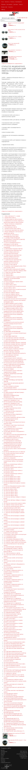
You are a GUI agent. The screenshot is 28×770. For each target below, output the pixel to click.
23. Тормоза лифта (8, 275)
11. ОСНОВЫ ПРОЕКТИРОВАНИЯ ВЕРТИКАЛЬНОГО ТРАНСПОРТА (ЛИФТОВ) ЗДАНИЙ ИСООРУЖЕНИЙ (14, 239)
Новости (21, 4)
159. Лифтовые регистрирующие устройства (15, 653)
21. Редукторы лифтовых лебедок (12, 272)
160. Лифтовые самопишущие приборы (13, 654)
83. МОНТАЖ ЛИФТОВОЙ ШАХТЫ (12, 447)
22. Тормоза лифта (8, 273)
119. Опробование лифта (10, 536)
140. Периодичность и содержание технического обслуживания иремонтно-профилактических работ (14, 604)
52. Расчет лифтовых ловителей (12, 351)
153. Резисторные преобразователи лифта (14, 642)
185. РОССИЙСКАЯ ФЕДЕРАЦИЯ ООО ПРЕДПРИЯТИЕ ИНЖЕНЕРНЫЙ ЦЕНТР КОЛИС (13, 715)
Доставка (16, 4)
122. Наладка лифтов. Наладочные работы (14, 540)
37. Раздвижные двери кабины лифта (13, 308)
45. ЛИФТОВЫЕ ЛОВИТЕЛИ (10, 336)
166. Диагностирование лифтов (12, 665)
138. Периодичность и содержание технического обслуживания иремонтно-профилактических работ (14, 595)
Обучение (3, 4)
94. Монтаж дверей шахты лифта (12, 479)
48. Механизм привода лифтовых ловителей (15, 342)
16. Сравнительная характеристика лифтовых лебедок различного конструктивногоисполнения (12, 256)
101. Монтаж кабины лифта (11, 492)
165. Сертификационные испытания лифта (14, 664)
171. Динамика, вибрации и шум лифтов (14, 674)
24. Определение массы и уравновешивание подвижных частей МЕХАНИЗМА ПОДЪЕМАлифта (15, 278)
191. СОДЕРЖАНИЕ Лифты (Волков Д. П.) (14, 731)
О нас (2, 1)
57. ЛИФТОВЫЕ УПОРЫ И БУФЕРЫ (12, 366)
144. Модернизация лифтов (10, 615)
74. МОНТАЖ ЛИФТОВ (9, 420)
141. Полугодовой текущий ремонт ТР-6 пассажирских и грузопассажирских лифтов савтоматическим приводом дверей (15, 609)
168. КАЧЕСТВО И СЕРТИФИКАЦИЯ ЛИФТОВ (15, 670)
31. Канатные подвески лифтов (11, 294)
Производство (18, 1)
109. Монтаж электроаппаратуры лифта (14, 509)
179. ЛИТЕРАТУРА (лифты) (10, 695)
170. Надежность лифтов (10, 673)
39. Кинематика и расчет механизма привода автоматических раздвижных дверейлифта (13, 314)
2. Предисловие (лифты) (10, 217)
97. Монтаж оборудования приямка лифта (14, 486)
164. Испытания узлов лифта (11, 662)
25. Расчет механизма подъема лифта (13, 281)
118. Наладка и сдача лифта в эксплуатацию (15, 534)
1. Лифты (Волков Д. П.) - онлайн (12, 216)
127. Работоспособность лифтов (12, 553)
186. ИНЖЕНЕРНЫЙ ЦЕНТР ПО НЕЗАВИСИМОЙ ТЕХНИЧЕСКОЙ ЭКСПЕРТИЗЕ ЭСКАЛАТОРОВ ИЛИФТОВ (14, 720)
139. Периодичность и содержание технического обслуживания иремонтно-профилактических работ (14, 600)
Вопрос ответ (4, 7)
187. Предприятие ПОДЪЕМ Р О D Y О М (14, 723)
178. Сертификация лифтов (10, 693)
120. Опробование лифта (10, 537)
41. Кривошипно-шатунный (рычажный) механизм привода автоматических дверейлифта (14, 324)
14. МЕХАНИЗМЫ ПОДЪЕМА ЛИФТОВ (13, 248)
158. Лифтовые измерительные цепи (13, 651)
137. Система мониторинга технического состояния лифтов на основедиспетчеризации (14, 590)
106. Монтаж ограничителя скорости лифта (15, 503)
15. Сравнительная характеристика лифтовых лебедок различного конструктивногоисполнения (12, 252)
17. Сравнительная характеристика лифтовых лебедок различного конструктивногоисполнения (12, 261)
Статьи (2, 755)
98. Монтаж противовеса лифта (12, 487)
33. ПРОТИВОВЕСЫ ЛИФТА (10, 297)
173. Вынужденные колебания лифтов (13, 679)
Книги (2, 757)
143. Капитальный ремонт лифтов (12, 614)
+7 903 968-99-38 (22, 18)
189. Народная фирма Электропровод (13, 728)
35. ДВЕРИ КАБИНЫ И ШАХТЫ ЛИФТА (13, 303)
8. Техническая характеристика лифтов (13, 230)
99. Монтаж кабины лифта (10, 489)
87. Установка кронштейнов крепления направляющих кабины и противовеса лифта (13, 461)
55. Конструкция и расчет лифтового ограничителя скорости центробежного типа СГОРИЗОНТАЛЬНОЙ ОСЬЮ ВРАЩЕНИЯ (15, 359)
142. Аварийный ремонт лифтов (12, 612)
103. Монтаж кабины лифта (11, 495)
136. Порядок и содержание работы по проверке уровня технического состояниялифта (13, 586)
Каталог (6, 1)
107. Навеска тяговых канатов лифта (13, 504)
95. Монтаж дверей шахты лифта (12, 481)
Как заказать (10, 4)
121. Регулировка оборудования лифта (13, 539)
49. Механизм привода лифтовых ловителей (15, 344)
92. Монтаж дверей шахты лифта (12, 476)
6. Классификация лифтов (10, 227)
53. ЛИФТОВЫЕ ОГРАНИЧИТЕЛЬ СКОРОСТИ (15, 353)
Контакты (10, 7)
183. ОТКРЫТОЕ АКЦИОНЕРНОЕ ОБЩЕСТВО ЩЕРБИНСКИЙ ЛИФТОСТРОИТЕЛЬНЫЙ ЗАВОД (15, 707)
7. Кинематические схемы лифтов (12, 228)
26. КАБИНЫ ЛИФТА (9, 283)
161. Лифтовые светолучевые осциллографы (15, 656)
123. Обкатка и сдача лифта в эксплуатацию (15, 542)
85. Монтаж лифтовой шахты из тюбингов (14, 451)
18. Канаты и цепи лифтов (10, 264)
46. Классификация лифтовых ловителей (14, 337)
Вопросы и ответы (5, 758)
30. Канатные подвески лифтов (11, 292)
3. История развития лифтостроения (13, 219)
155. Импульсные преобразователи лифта (14, 645)
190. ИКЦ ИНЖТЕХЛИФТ (10, 729)
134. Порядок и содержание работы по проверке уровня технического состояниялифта (13, 576)
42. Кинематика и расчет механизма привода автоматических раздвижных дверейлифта (13, 328)
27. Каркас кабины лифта (10, 284)
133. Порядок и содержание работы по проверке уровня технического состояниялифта (13, 572)
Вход (4, 9)
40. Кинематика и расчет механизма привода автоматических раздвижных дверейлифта (13, 319)
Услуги (11, 1)
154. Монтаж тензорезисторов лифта (13, 643)
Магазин (3, 750)
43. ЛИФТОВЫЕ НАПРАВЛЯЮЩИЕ (12, 331)
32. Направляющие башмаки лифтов (13, 295)
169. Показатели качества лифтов (12, 671)
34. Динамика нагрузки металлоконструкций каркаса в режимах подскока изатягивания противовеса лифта (15, 300)
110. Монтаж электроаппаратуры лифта (14, 511)
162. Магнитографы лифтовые (11, 657)
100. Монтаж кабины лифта (11, 490)
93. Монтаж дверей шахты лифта (12, 478)
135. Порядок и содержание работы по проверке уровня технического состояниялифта (13, 581)
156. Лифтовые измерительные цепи (13, 646)
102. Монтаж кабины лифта (11, 493)
